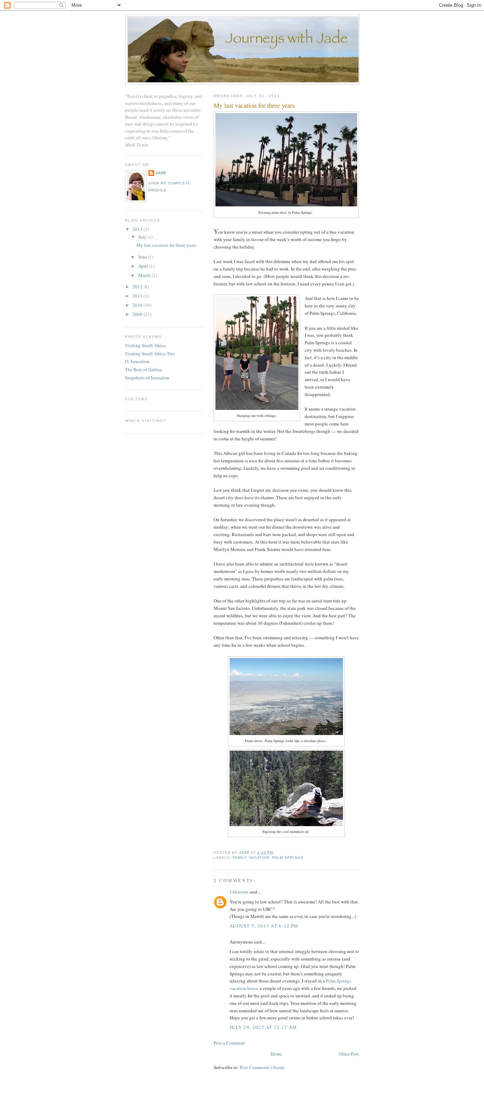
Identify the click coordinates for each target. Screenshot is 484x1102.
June (143, 257)
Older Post (349, 1054)
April (143, 266)
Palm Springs (287, 857)
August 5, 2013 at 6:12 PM (264, 926)
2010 (138, 305)
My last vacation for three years (166, 245)
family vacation (251, 857)
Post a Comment (229, 1043)
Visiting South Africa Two (150, 353)
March (145, 275)
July (142, 237)
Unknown (239, 892)
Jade (161, 173)
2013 (138, 229)
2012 (138, 286)
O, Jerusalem (137, 361)
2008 (138, 314)
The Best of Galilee (143, 369)
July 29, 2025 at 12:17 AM (263, 1027)
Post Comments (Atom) (262, 1067)
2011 (138, 296)
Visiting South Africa (145, 345)
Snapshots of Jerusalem (147, 377)
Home (276, 1054)
